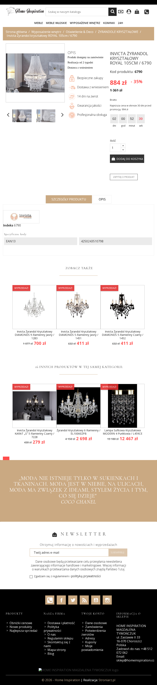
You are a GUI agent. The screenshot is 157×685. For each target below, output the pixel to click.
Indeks (8, 225)
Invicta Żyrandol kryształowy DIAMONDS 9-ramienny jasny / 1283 (34, 335)
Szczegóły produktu (69, 199)
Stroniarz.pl (107, 680)
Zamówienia (94, 627)
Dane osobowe (96, 623)
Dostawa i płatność (61, 623)
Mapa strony (56, 650)
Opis (102, 199)
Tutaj (121, 569)
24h (120, 23)
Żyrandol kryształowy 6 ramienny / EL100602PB (78, 432)
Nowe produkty (21, 627)
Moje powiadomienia (92, 648)
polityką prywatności (86, 576)
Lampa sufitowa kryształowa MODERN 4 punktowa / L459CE (122, 432)
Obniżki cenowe (21, 623)
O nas (51, 634)
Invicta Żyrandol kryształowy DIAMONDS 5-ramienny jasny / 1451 (78, 335)
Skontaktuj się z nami (57, 644)
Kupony (90, 642)
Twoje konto (93, 613)
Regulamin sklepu (60, 638)
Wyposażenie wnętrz (85, 23)
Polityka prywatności (52, 629)
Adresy (90, 638)
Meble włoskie (56, 23)
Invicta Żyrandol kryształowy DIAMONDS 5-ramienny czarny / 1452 (122, 335)
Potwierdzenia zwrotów (93, 633)
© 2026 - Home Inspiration (61, 680)
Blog (50, 653)
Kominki (109, 23)
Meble (38, 23)
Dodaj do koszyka (129, 159)
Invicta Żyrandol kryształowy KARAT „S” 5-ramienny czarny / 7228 (34, 433)
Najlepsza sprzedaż (24, 631)
